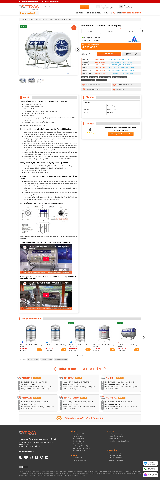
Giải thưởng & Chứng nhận (81, 446)
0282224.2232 (100, 73)
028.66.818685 (100, 65)
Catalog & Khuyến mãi (79, 460)
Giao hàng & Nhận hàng (116, 460)
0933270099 (124, 384)
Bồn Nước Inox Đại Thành (119, 77)
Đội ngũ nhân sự (78, 436)
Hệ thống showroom (79, 441)
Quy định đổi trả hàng (115, 458)
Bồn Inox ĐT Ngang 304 (88, 80)
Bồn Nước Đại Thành (105, 77)
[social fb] (21, 457)
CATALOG (107, 13)
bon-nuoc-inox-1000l (33, 359)
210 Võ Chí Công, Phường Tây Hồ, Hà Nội (122, 67)
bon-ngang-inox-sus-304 (61, 359)
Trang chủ (23, 19)
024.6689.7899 (100, 67)
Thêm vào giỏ (132, 54)
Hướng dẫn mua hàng (115, 434)
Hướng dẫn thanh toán (116, 436)
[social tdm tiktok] (36, 457)
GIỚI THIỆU (79, 13)
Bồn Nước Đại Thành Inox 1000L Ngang (60, 19)
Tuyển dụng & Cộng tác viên (81, 448)
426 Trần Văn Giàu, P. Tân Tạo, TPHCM (122, 73)
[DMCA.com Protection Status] (23, 467)
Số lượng (84, 54)
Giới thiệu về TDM (78, 434)
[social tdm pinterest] (42, 457)
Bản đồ (38, 378)
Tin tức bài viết (77, 458)
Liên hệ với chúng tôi (79, 451)
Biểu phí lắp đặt (114, 438)
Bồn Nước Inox (93, 77)
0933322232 (126, 13)
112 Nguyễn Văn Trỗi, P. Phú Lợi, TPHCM (122, 70)
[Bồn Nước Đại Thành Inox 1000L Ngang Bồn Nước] (48, 49)
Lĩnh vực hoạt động (78, 438)
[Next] (78, 49)
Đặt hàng (109, 54)
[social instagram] (31, 457)
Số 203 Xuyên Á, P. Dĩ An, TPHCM (120, 59)
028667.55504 (100, 62)
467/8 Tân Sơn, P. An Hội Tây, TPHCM (121, 62)
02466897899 (115, 384)
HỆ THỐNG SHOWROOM (93, 13)
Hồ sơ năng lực (77, 443)
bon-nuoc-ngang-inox (46, 359)
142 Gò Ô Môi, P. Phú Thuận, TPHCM (121, 65)
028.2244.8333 (100, 59)
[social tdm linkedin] (47, 457)
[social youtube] (26, 457)
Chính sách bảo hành (115, 455)
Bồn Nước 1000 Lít (41, 19)
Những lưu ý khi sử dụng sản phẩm (119, 441)
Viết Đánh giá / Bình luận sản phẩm (120, 134)
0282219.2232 (100, 70)
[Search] (84, 7)
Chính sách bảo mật (115, 453)
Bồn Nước (31, 19)
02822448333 (136, 13)
